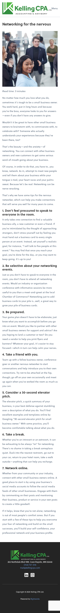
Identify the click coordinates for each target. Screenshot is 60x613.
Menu (55, 8)
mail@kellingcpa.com (30, 567)
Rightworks (35, 599)
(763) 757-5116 (30, 564)
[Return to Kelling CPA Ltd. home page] (27, 8)
